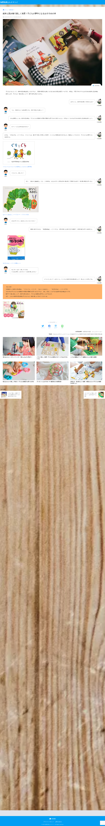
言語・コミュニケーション (95, 331)
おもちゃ (56, 334)
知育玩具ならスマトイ (9, 2)
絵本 (92, 334)
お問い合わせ (58, 821)
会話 (73, 334)
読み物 (100, 334)
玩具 (85, 334)
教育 (81, 334)
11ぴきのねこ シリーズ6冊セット (12, 263)
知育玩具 (85, 331)
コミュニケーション (65, 334)
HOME (53, 819)
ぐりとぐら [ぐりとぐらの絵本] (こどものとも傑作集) (17, 166)
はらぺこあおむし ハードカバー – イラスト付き (16, 214)
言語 (96, 334)
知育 (89, 334)
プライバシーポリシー (48, 821)
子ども (77, 334)
